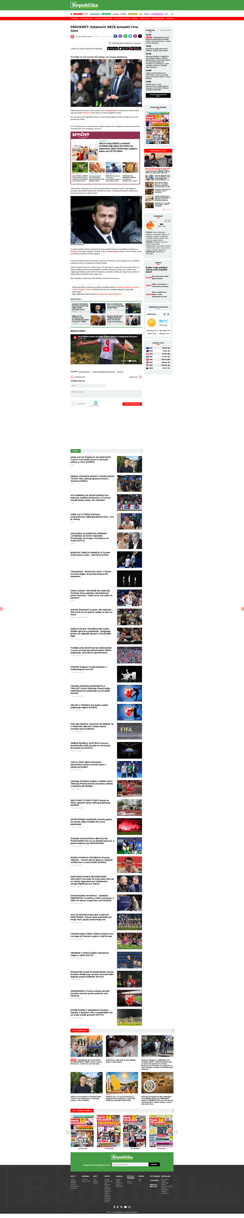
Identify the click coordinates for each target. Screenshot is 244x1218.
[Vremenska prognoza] (151, 323)
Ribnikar (135, 18)
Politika (73, 1183)
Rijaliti (118, 1181)
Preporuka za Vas (158, 151)
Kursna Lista (158, 343)
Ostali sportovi (107, 1194)
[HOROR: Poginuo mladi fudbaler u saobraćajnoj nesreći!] (129, 674)
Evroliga (107, 1200)
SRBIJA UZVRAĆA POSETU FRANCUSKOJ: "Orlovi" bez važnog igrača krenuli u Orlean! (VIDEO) (93, 478)
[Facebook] (115, 36)
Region (95, 1181)
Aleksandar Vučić (87, 18)
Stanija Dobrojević (173, 18)
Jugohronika (86, 1181)
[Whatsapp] (125, 36)
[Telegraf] (130, 36)
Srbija (73, 1058)
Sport (96, 36)
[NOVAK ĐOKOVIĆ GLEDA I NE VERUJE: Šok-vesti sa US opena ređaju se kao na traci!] (129, 617)
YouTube (136, 287)
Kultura (118, 1184)
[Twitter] (140, 36)
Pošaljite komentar (132, 404)
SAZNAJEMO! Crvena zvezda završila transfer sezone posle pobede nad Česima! (90, 993)
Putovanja (155, 1176)
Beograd (151, 314)
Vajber (88, 289)
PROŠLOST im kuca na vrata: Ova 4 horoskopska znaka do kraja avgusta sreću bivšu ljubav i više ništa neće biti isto (113, 178)
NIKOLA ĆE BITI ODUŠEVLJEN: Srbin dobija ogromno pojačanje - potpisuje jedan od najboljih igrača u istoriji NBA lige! (91, 632)
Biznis (141, 1176)
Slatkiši (125, 173)
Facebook (119, 287)
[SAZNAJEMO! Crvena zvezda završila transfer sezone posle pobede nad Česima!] (129, 998)
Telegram (82, 289)
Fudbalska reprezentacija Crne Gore (103, 372)
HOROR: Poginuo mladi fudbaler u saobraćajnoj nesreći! (89, 668)
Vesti (86, 14)
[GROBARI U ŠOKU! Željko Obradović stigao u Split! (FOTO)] (129, 960)
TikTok (74, 289)
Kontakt (164, 1188)
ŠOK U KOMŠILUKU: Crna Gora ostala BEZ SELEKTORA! (115, 306)
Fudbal (74, 312)
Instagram (128, 287)
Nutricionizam (93, 173)
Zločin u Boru (144, 18)
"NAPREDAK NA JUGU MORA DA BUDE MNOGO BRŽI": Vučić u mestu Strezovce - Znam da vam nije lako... (158, 40)
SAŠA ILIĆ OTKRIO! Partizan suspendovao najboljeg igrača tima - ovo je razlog (92, 516)
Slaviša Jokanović (84, 372)
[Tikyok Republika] (118, 1207)
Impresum (164, 1179)
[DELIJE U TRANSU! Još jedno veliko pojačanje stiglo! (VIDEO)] (129, 712)
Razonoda (119, 1186)
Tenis (106, 1186)
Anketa (158, 263)
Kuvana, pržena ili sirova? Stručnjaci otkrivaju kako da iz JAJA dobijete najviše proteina (96, 178)
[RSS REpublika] (125, 1207)
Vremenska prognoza (74, 1187)
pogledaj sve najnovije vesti (158, 95)
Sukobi (95, 1183)
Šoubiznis (119, 1183)
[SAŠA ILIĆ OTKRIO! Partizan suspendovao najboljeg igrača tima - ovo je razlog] (129, 521)
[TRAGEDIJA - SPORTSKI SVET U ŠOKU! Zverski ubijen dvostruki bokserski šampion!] (129, 578)
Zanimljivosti (103, 140)
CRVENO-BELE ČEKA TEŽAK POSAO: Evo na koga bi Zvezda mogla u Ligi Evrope (92, 935)
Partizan (74, 251)
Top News (154, 1180)
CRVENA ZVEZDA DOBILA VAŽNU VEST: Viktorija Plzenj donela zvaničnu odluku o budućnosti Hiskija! (92, 783)
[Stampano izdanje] (158, 128)
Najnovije (150, 30)
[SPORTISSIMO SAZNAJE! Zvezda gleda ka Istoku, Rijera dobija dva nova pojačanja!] (129, 826)
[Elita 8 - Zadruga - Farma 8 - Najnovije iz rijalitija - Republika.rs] (157, 14)
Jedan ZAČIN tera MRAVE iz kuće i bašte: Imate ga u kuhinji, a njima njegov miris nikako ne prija (80, 178)
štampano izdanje (158, 107)
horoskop (158, 216)
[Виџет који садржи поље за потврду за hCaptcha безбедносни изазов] (85, 403)
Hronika (123, 14)
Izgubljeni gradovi (158, 18)
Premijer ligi (111, 251)
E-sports (108, 1198)
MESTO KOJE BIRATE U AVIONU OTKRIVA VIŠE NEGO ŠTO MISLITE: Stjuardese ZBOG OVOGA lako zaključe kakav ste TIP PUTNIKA (118, 147)
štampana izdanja (83, 1111)
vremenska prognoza (158, 307)
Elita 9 (143, 1058)
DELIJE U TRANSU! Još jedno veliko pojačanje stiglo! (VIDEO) (89, 706)
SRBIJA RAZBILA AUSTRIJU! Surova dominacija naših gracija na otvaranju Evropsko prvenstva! (90, 745)
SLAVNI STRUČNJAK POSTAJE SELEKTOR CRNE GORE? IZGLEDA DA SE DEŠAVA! (80, 307)
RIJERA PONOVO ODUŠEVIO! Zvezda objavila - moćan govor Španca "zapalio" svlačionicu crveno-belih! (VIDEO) (92, 860)
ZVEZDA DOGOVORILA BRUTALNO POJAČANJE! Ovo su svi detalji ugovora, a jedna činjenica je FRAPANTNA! (92, 840)
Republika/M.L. (87, 36)
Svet (140, 14)
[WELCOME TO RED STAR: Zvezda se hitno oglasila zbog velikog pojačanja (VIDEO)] (129, 807)
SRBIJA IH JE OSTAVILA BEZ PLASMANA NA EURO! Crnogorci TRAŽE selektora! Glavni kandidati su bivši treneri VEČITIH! (80, 319)
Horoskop (109, 173)
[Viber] (120, 36)
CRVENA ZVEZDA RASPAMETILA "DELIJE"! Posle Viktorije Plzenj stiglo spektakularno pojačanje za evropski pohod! (90, 689)
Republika (165, 1176)
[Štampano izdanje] (83, 1131)
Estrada (118, 1179)
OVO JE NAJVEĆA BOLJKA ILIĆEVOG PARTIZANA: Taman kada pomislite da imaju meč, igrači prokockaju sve (91, 917)
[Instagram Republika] (129, 1207)
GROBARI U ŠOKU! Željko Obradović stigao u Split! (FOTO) (90, 954)
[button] (165, 220)
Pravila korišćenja (164, 1182)
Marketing (164, 1190)
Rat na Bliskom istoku (122, 18)
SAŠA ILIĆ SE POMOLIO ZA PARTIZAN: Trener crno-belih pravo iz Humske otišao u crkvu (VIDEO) (91, 459)
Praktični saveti (77, 173)
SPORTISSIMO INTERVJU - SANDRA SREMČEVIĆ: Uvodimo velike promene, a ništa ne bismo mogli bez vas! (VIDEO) (92, 898)
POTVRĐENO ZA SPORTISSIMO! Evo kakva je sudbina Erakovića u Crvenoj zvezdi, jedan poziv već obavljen (90, 497)
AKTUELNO (74, 18)
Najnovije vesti (80, 1030)
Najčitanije (166, 30)
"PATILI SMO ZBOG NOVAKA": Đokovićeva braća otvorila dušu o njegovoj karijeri (88, 764)
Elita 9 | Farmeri (130, 1177)
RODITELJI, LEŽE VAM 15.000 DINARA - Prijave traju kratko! (157, 49)
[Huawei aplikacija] (135, 49)
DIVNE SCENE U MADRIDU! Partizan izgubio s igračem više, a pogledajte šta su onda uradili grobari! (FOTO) (91, 1012)
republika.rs (119, 1212)
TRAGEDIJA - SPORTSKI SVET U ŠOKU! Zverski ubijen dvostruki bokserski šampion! (91, 574)
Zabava (147, 14)
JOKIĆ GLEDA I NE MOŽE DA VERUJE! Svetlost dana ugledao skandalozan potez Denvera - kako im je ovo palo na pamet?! (91, 594)
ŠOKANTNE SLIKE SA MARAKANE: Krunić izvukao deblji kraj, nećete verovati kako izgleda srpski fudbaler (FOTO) (92, 974)
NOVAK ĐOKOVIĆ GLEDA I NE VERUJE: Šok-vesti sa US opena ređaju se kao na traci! (91, 612)
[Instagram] (135, 36)
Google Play (103, 294)
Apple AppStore (115, 294)
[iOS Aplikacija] (124, 49)
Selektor (120, 372)
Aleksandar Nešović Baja (103, 18)
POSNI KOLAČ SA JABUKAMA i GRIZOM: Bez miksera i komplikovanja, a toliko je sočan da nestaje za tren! (130, 178)
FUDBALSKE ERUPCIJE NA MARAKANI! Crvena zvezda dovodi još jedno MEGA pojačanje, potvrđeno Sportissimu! (91, 650)
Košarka (107, 1184)
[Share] (118, 610)
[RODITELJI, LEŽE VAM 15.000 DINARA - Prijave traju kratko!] (122, 1046)
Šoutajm (107, 1197)
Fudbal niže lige (108, 1182)
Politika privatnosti (165, 1192)
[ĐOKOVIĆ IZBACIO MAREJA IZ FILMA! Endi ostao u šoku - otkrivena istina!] (129, 559)
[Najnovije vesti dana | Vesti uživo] (106, 14)
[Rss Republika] (121, 1207)
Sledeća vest (133, 377)
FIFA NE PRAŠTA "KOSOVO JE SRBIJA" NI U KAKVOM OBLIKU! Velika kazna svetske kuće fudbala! (92, 726)
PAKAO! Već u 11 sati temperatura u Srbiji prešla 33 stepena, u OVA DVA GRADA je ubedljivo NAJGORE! (157, 87)
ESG (139, 1181)
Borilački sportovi (108, 1189)
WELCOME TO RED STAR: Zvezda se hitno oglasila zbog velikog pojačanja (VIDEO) (90, 802)
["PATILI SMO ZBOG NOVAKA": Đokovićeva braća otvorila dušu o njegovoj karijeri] (129, 769)
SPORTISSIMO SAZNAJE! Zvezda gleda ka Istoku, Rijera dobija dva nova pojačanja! (91, 821)
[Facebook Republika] (115, 1207)
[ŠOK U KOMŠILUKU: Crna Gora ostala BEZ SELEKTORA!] (133, 308)
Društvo (73, 1184)
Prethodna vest (80, 377)
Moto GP (108, 1191)
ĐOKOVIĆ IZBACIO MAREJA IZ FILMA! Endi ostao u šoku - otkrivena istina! (90, 553)
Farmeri (129, 1183)
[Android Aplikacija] (112, 49)
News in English (153, 1185)
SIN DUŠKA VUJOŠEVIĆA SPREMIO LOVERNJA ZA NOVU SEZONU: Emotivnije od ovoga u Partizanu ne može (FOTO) (90, 537)
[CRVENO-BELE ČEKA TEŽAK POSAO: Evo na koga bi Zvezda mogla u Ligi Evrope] (129, 941)
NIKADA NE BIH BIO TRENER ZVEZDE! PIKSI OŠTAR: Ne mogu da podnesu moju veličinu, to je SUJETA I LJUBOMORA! (115, 319)
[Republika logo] (84, 5)
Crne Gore (86, 113)
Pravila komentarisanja (166, 1185)
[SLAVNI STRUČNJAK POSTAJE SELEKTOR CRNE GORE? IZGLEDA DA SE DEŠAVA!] (98, 308)
